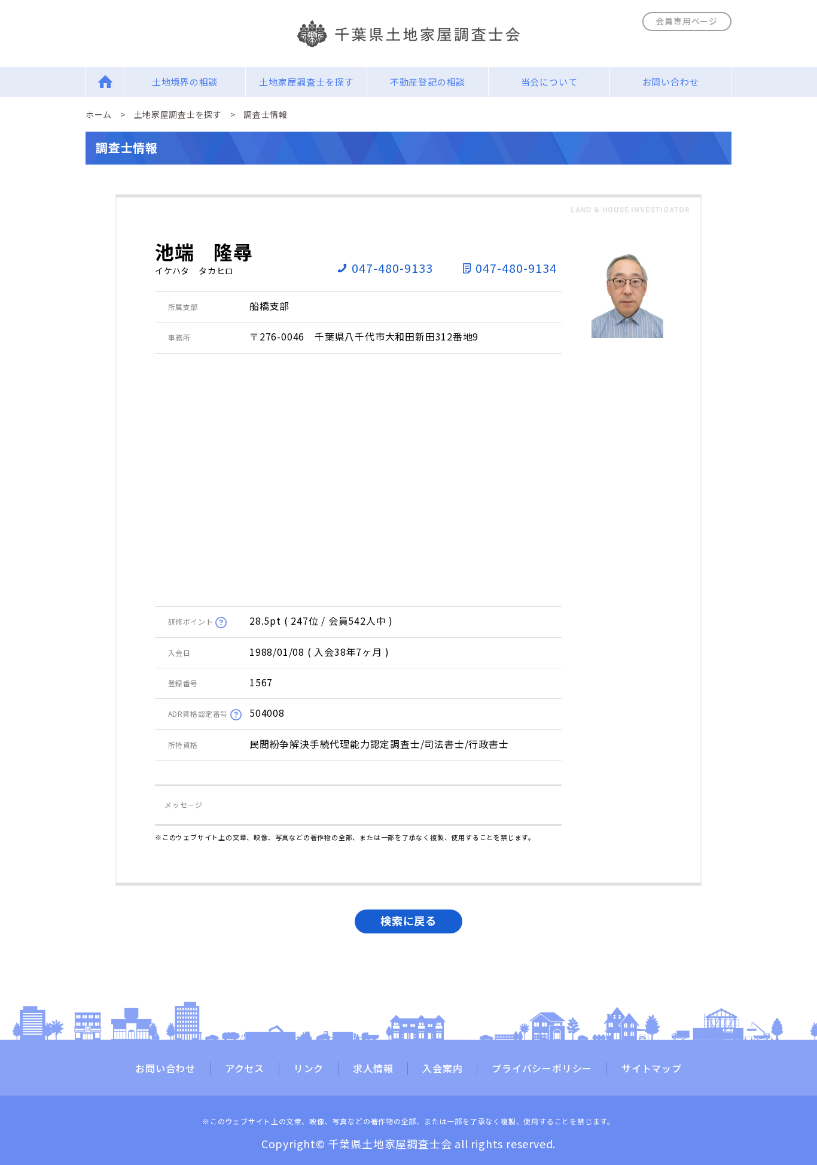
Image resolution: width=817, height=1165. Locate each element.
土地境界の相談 (185, 81)
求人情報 (373, 1068)
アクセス (244, 1068)
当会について (549, 81)
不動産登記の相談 (427, 81)
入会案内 (442, 1068)
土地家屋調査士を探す (306, 81)
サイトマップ (651, 1068)
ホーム (99, 114)
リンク (309, 1068)
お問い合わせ (670, 81)
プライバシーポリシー (542, 1068)
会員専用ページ (687, 21)
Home (105, 81)
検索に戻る (408, 920)
